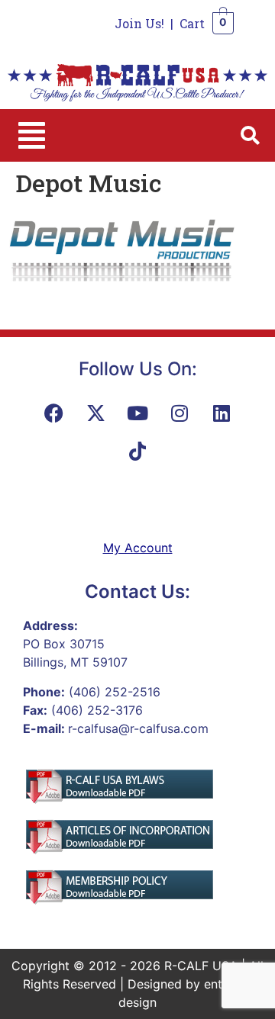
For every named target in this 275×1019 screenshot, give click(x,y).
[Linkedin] (221, 413)
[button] (32, 135)
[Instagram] (179, 413)
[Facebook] (53, 413)
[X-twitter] (95, 413)
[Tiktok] (137, 451)
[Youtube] (137, 413)
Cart (192, 23)
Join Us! (139, 23)
